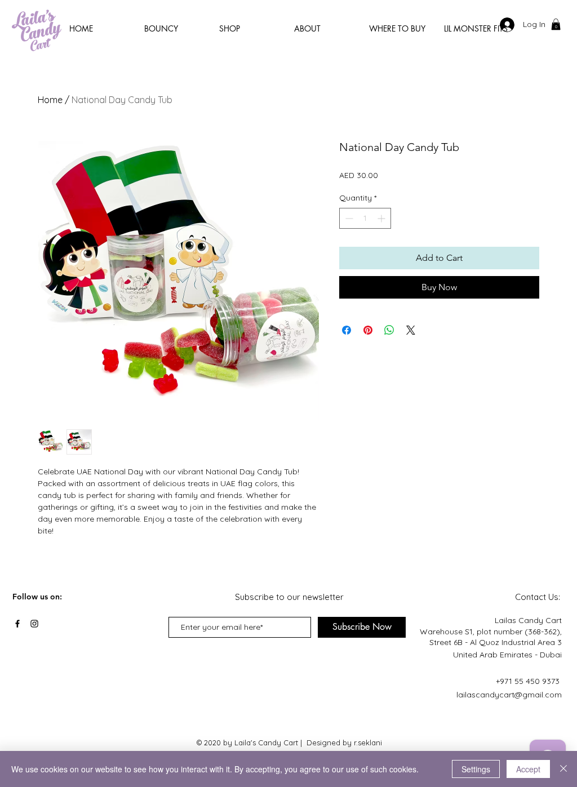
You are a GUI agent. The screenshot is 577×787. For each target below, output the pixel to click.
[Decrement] (348, 218)
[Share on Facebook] (346, 330)
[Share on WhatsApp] (389, 330)
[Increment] (382, 218)
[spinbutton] (365, 218)
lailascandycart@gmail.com (509, 695)
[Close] (563, 769)
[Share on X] (411, 330)
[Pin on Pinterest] (368, 330)
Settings (475, 769)
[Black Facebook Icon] (17, 624)
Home (50, 99)
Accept (528, 769)
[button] (556, 24)
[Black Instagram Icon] (34, 624)
